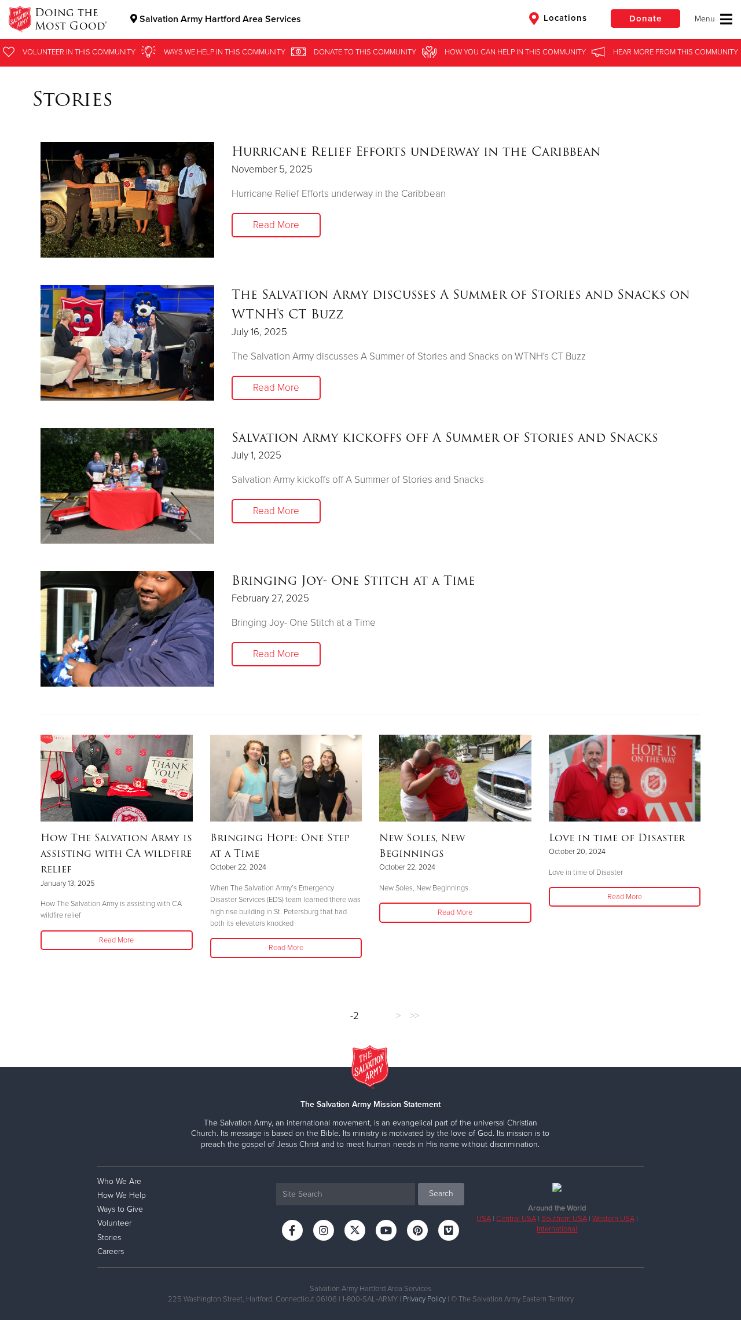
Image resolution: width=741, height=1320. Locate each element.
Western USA (613, 1218)
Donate (645, 18)
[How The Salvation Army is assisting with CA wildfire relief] (117, 778)
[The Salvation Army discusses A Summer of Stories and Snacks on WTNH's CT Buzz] (127, 343)
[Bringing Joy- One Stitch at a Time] (127, 629)
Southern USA (564, 1218)
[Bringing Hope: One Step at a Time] (286, 778)
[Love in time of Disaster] (625, 778)
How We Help (121, 1195)
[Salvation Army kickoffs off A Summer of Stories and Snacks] (127, 486)
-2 (354, 1016)
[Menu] (713, 19)
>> (414, 1016)
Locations (564, 18)
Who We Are (119, 1181)
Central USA (516, 1218)
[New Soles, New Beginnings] (455, 778)
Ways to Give (120, 1209)
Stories (109, 1237)
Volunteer (114, 1223)
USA (483, 1218)
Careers (110, 1251)
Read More (276, 225)
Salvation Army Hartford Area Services (219, 19)
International (557, 1229)
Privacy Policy (424, 1299)
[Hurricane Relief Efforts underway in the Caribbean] (127, 200)
